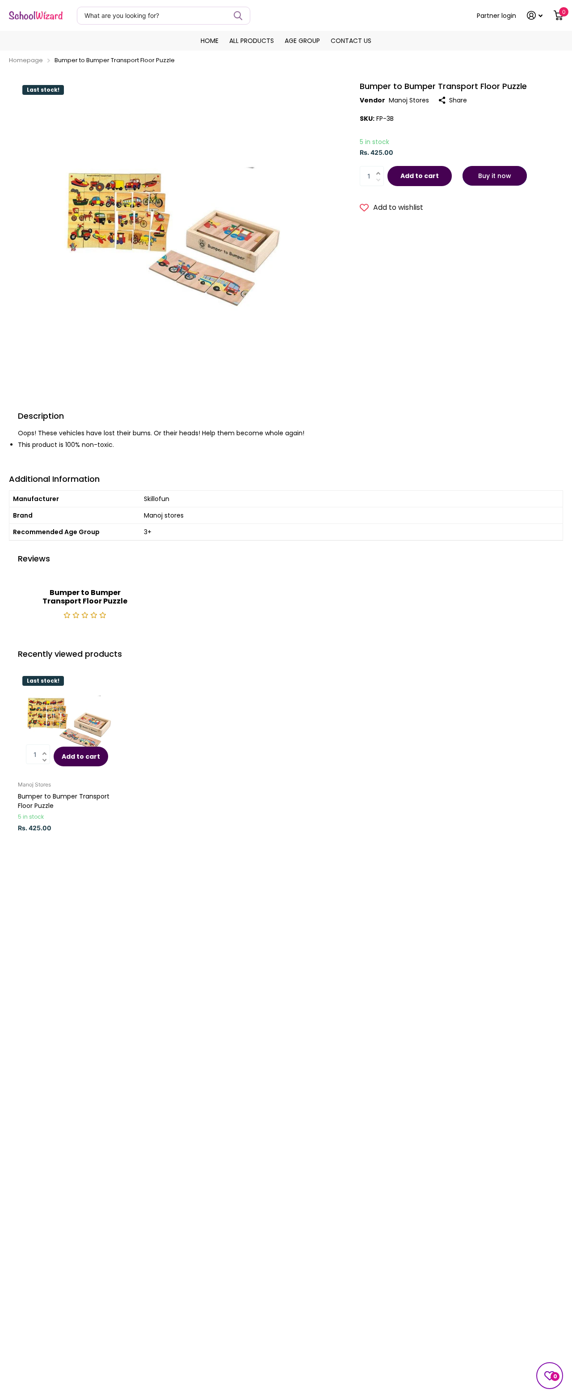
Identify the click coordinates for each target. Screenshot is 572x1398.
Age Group (302, 40)
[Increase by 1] (380, 167)
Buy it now (494, 175)
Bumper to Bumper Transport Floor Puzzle (63, 801)
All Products (251, 40)
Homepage (26, 60)
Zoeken (238, 16)
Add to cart (419, 175)
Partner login (496, 15)
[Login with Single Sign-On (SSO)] (535, 15)
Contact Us (351, 40)
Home (210, 40)
